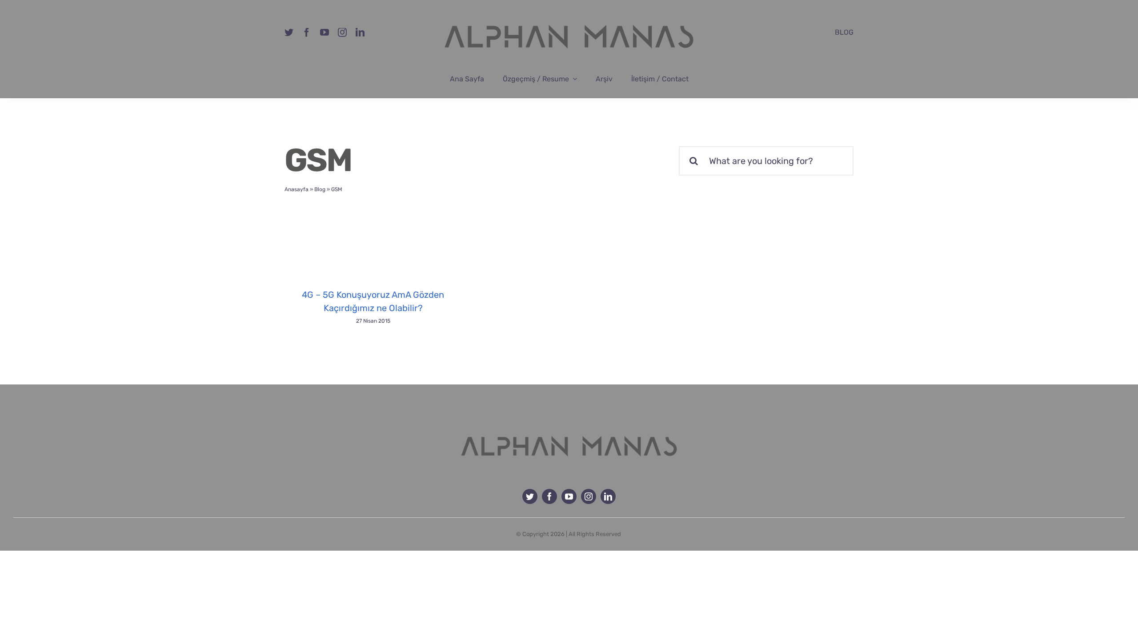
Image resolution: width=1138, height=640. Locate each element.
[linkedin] (360, 32)
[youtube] (324, 32)
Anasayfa (296, 189)
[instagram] (342, 32)
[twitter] (288, 32)
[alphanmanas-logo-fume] (569, 429)
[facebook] (306, 32)
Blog (319, 189)
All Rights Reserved (595, 534)
